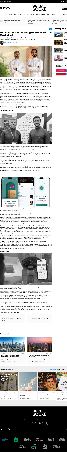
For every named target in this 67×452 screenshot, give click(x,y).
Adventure (15, 392)
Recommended (52, 369)
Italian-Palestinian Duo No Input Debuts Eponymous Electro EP (11, 319)
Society (20, 14)
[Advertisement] (24, 328)
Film (25, 14)
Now (6, 14)
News (15, 14)
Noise (32, 14)
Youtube (61, 74)
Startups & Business (40, 14)
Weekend (63, 369)
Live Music (53, 392)
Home (48, 14)
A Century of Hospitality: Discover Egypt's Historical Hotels (38, 319)
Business (2, 29)
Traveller (53, 14)
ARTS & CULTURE (8, 19)
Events (10, 14)
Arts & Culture (60, 419)
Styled (58, 14)
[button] (1, 21)
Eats (28, 14)
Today (58, 369)
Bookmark (62, 1)
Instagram (61, 70)
